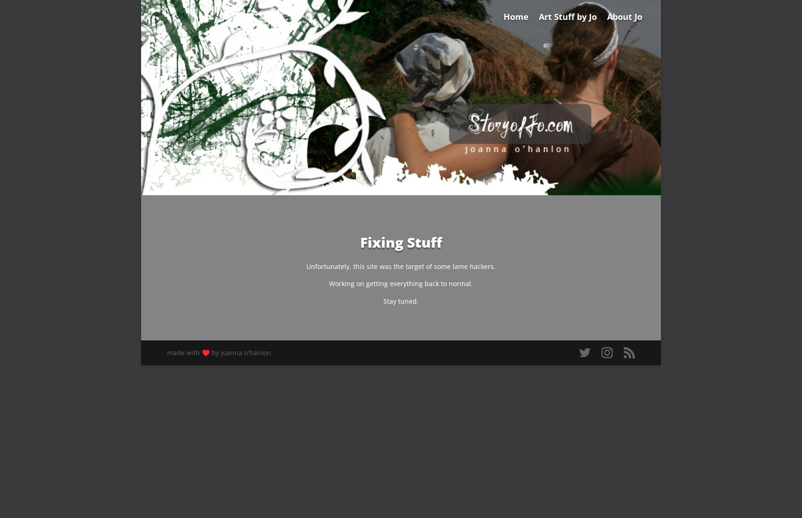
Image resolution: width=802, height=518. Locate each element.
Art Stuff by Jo (568, 17)
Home (516, 17)
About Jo (624, 17)
